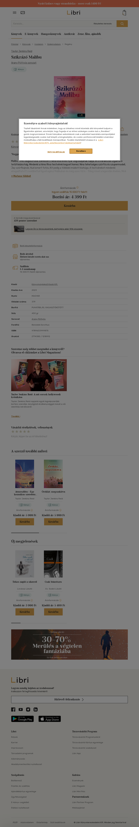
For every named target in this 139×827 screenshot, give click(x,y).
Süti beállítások (56, 152)
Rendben (81, 151)
